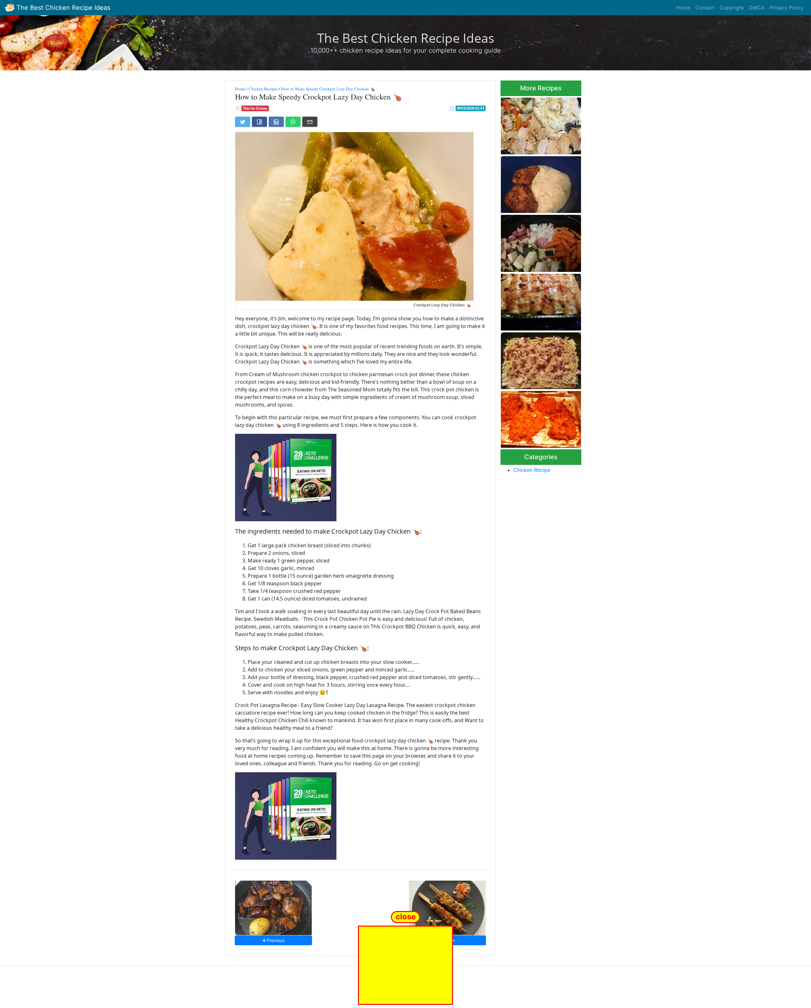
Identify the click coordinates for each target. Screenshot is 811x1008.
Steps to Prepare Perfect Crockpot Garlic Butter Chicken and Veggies (535, 241)
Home (683, 7)
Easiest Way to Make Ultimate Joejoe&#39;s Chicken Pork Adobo (273, 905)
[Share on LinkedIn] (276, 122)
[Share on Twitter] (242, 122)
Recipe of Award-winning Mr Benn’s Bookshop (447, 905)
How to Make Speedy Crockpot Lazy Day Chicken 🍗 (328, 89)
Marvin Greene (255, 108)
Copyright (732, 7)
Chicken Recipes (263, 89)
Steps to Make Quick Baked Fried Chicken (538, 417)
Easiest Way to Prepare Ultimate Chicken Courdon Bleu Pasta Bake (536, 358)
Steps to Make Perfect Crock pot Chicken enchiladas (540, 300)
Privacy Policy (786, 7)
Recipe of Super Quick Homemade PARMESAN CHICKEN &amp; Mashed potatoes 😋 (535, 183)
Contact (705, 7)
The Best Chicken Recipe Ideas (62, 7)
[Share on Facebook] (259, 122)
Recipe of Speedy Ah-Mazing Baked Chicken (540, 124)
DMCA (756, 7)
